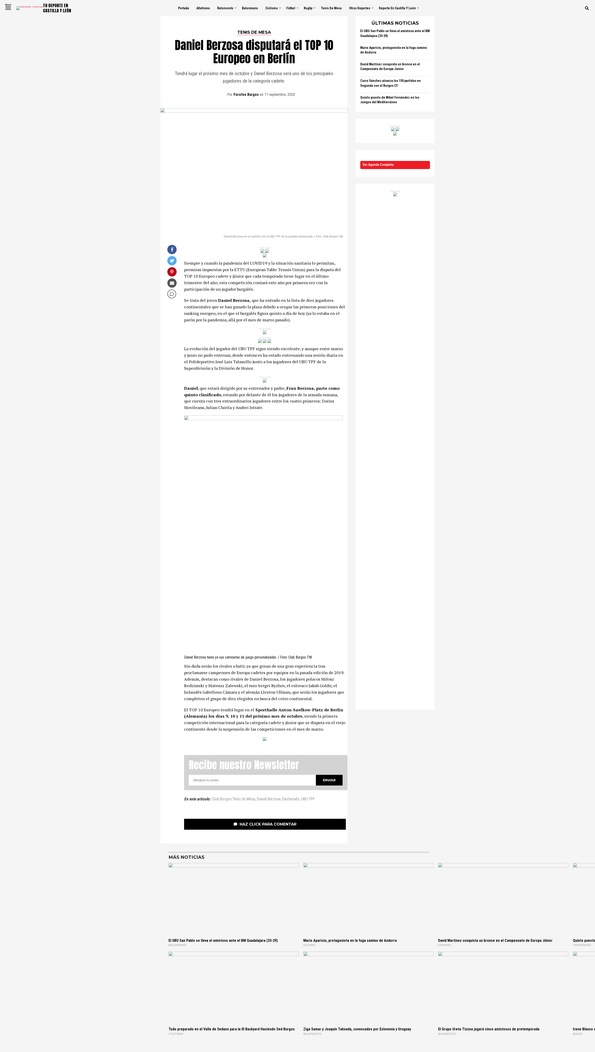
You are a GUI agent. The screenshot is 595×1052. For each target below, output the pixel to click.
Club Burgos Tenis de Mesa (233, 799)
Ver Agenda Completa (378, 165)
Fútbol (290, 8)
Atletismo (203, 8)
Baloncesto (225, 8)
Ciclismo (271, 8)
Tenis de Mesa (331, 8)
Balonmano (250, 8)
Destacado (290, 799)
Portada (183, 8)
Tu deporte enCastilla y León (57, 8)
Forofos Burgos (246, 94)
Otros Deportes (359, 8)
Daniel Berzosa (269, 799)
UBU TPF (308, 799)
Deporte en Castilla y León (397, 8)
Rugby (308, 8)
